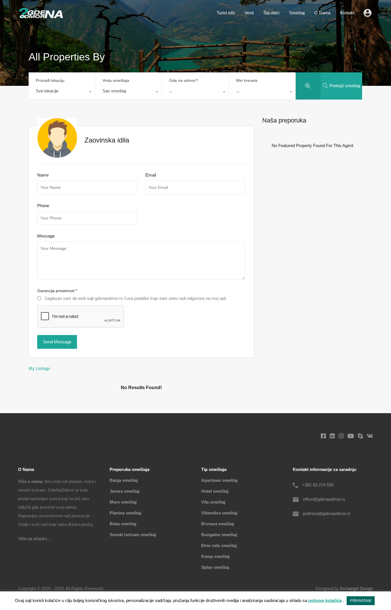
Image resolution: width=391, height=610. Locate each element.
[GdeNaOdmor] (41, 16)
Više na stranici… (34, 538)
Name (43, 175)
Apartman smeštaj (219, 480)
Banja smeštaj (124, 480)
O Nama (322, 12)
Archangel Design (356, 588)
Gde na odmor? (183, 80)
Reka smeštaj (123, 523)
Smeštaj (297, 12)
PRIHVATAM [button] (360, 601)
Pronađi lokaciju (50, 80)
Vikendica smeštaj (219, 512)
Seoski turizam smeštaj (133, 534)
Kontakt (347, 12)
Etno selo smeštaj (219, 545)
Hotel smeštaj (214, 491)
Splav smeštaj (215, 567)
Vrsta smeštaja (115, 80)
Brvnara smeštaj (217, 523)
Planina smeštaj (125, 512)
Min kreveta (246, 80)
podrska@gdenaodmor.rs (326, 513)
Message (46, 235)
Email (150, 175)
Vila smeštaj (213, 502)
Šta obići (271, 12)
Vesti (249, 12)
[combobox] (62, 92)
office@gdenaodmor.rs (324, 499)
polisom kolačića (325, 600)
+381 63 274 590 (317, 484)
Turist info (226, 12)
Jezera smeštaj (124, 491)
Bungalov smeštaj (219, 534)
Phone (43, 205)
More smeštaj (123, 502)
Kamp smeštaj (215, 556)
